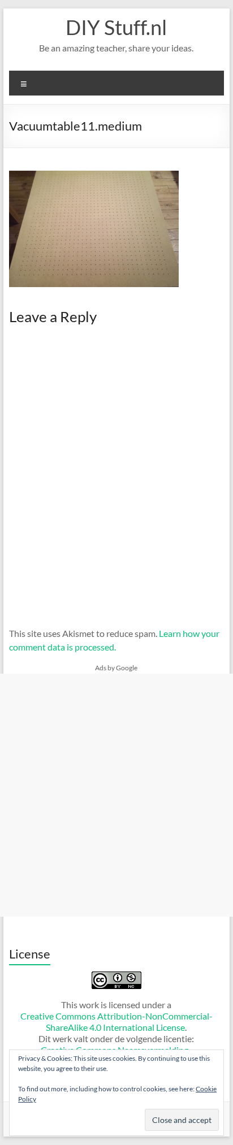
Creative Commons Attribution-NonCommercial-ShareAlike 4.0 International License (116, 1021)
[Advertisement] (116, 795)
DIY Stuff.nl (116, 27)
